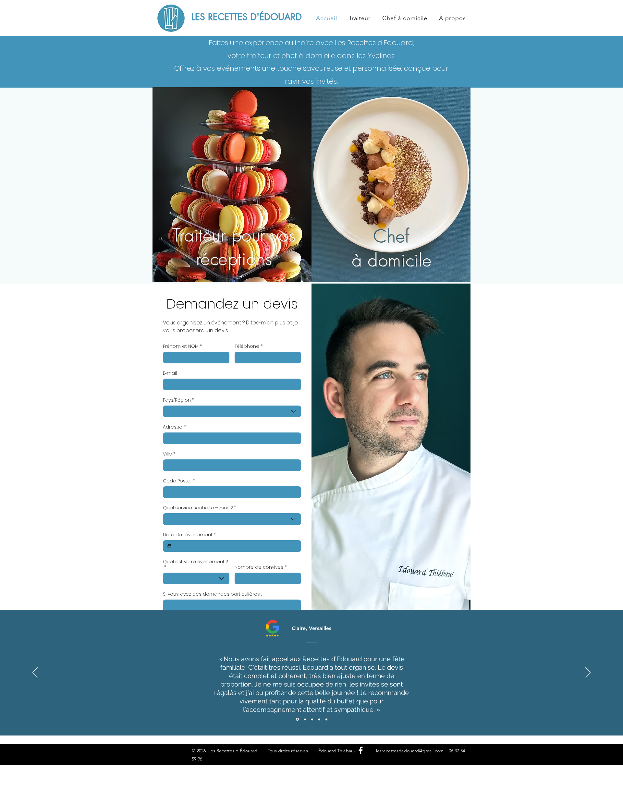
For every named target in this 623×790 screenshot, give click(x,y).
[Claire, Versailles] (297, 719)
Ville (169, 454)
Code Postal (179, 481)
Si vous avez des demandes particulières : (212, 594)
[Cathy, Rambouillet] (319, 719)
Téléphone (249, 346)
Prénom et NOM (182, 346)
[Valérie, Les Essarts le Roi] (304, 719)
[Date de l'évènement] (169, 546)
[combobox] (232, 411)
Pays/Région (178, 400)
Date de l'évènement (189, 535)
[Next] (588, 672)
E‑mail (170, 373)
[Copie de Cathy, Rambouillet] (326, 719)
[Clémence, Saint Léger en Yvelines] (312, 719)
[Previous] (35, 672)
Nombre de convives (261, 567)
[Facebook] (360, 750)
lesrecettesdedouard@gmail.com (410, 751)
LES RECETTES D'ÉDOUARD (246, 17)
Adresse (174, 427)
